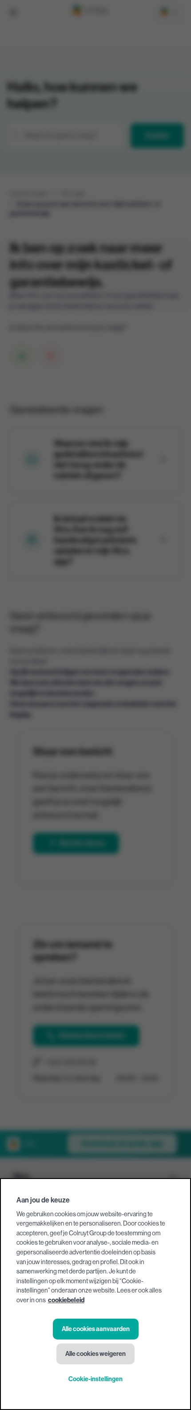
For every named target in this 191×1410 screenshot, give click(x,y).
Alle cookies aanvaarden (96, 1329)
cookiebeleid (66, 1300)
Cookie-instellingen (95, 1379)
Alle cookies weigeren (95, 1354)
